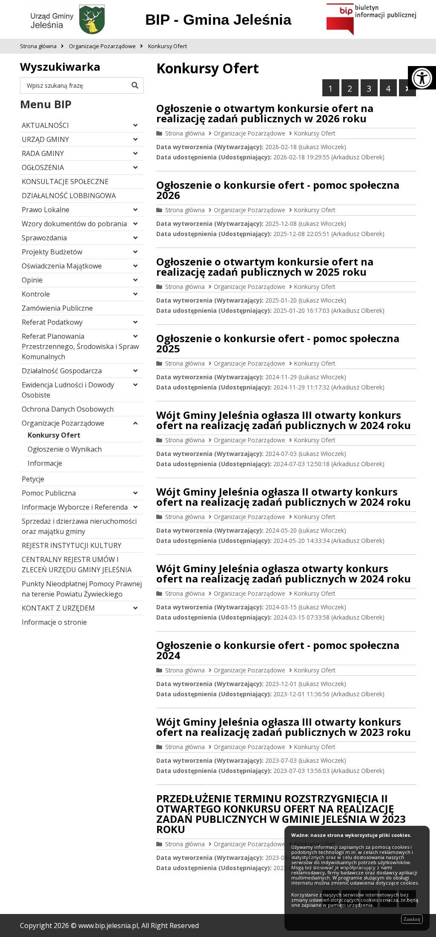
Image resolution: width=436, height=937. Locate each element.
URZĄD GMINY (45, 139)
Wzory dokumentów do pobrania (74, 223)
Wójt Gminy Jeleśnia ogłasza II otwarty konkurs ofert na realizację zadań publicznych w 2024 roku (283, 496)
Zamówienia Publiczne (57, 308)
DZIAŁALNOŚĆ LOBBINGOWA (69, 195)
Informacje (45, 463)
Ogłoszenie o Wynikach (65, 449)
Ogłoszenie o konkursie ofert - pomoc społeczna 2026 (277, 190)
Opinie (32, 280)
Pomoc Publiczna (49, 493)
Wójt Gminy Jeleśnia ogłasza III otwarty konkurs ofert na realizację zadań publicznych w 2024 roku (283, 420)
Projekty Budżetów (52, 252)
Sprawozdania (44, 237)
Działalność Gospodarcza (62, 370)
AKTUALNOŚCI (45, 125)
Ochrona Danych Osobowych (68, 409)
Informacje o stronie (54, 622)
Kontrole (36, 294)
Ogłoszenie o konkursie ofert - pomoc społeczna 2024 (277, 650)
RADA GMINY (43, 153)
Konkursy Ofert (54, 435)
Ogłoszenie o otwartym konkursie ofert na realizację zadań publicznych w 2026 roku (264, 113)
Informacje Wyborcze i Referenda (75, 507)
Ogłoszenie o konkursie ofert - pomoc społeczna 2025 (277, 343)
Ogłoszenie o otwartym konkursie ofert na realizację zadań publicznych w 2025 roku (264, 266)
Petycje (33, 479)
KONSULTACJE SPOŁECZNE (65, 181)
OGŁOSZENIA (43, 167)
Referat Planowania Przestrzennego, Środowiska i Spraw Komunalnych (80, 346)
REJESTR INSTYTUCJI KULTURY (71, 545)
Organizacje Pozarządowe (63, 423)
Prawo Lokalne (45, 209)
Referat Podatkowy (52, 322)
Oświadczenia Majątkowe (62, 266)
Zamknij (412, 919)
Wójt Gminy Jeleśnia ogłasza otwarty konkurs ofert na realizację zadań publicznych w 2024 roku (283, 573)
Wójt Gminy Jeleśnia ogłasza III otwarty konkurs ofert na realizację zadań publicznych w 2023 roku (283, 727)
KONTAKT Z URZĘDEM (58, 608)
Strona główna (185, 133)
